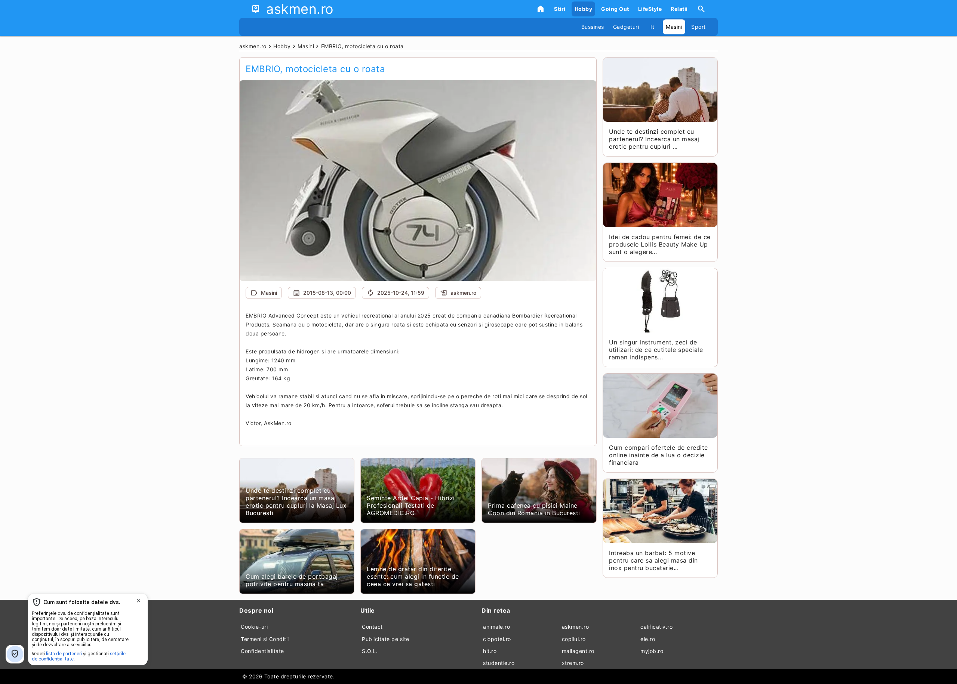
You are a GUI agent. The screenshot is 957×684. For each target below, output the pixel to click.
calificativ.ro (656, 626)
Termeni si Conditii (265, 639)
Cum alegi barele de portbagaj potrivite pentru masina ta (292, 580)
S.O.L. (370, 651)
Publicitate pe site (385, 639)
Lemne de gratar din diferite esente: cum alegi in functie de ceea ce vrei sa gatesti (413, 576)
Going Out (615, 9)
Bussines (592, 27)
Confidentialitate (262, 651)
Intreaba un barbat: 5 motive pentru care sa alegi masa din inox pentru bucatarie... (653, 560)
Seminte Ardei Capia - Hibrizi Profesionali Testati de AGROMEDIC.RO (411, 505)
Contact (372, 626)
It (652, 27)
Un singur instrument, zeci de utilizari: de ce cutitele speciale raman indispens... (656, 349)
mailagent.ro (578, 651)
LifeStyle (650, 9)
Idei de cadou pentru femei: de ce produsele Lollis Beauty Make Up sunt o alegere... (660, 244)
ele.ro (647, 639)
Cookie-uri (254, 626)
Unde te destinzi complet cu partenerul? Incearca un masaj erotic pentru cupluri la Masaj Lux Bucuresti (296, 502)
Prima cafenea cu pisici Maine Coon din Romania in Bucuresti (534, 509)
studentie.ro (498, 663)
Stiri (560, 9)
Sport (698, 27)
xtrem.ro (573, 663)
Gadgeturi (626, 27)
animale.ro (496, 626)
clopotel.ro (497, 639)
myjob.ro (651, 651)
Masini (674, 27)
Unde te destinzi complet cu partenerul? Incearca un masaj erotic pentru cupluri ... (654, 139)
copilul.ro (574, 639)
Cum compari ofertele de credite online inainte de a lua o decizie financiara (658, 455)
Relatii (679, 9)
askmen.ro (575, 626)
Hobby (584, 9)
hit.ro (489, 651)
